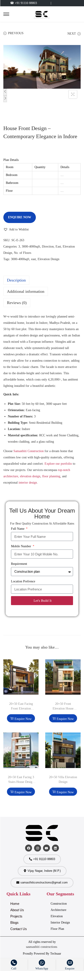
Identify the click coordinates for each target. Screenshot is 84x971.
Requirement (19, 563)
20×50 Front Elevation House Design (63, 708)
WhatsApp (41, 968)
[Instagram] (37, 848)
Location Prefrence (23, 581)
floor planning (51, 476)
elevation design (30, 476)
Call (13, 968)
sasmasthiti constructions (42, 946)
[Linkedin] (55, 848)
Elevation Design (48, 259)
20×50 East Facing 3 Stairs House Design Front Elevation (21, 781)
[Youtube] (46, 848)
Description (16, 280)
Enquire (70, 968)
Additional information (25, 291)
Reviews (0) (17, 302)
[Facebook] (28, 848)
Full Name (18, 528)
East (58, 246)
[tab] (42, 280)
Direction (48, 246)
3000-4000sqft (31, 246)
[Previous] (5, 92)
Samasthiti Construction (28, 451)
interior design (28, 482)
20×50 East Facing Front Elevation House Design (21, 708)
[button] (16, 229)
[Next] (5, 98)
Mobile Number (21, 546)
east (33, 259)
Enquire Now (19, 217)
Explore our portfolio (58, 463)
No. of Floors (22, 253)
